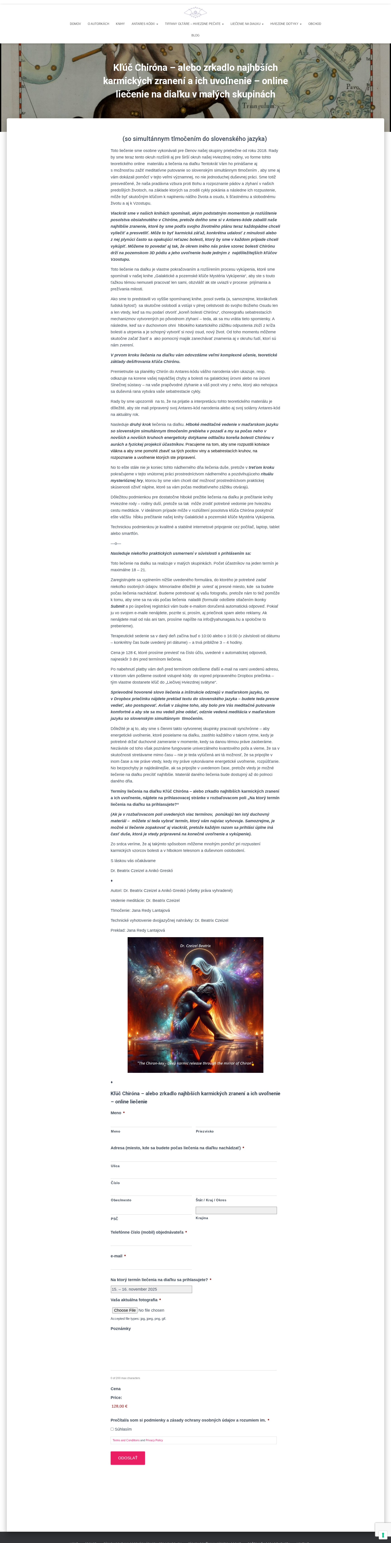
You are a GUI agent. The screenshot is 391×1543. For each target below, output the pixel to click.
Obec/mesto (121, 1200)
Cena (116, 1389)
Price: (116, 1397)
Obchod (314, 24)
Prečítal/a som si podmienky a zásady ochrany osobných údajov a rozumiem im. (190, 1420)
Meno (118, 1113)
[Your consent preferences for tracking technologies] (383, 1535)
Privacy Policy (154, 1440)
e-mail (118, 1256)
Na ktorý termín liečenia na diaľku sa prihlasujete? (161, 1280)
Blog (195, 35)
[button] (157, 24)
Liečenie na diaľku (246, 24)
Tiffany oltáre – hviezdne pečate (193, 24)
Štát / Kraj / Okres (211, 1200)
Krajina (202, 1218)
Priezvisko (205, 1131)
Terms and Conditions (126, 1440)
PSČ (114, 1219)
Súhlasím (123, 1429)
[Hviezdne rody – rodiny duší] (195, 12)
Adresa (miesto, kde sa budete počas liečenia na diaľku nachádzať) (177, 1148)
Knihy (120, 24)
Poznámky (121, 1328)
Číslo (115, 1183)
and (138, 1440)
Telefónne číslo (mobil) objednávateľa (149, 1232)
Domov (75, 24)
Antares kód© (144, 24)
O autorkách (98, 24)
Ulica (115, 1166)
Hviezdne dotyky (284, 24)
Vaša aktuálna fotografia (136, 1300)
